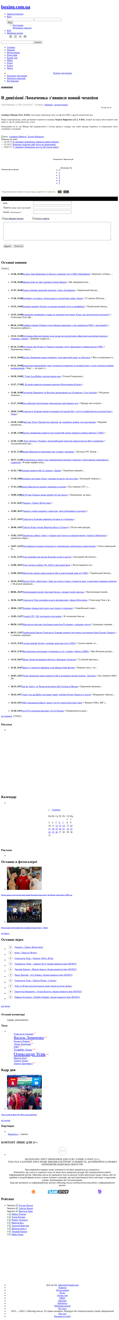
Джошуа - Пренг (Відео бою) (36, 503)
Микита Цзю (20, 1058)
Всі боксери (13, 81)
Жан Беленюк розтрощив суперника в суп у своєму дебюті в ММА (55, 651)
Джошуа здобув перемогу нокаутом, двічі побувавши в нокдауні (54, 511)
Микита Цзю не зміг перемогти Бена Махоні (44, 282)
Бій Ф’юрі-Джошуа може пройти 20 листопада (44, 495)
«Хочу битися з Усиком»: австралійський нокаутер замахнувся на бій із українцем (62, 441)
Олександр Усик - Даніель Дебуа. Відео (34, 958)
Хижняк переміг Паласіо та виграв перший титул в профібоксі (53, 306)
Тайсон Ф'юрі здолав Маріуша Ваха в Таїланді (45, 527)
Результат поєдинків (17, 75)
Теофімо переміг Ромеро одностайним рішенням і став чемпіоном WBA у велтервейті (65, 325)
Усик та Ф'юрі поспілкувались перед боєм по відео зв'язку (43, 986)
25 (53, 832)
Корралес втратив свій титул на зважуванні (34, 144)
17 (49, 829)
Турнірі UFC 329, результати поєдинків (41, 616)
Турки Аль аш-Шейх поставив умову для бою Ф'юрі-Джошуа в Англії (56, 694)
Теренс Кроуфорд (23, 1063)
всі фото (5, 933)
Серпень (56, 810)
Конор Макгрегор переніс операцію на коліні (43, 487)
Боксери (62, 1300)
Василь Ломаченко (29, 1038)
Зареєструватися (15, 14)
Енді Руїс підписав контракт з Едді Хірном (42, 711)
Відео (62, 1293)
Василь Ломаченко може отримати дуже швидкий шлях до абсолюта (56, 357)
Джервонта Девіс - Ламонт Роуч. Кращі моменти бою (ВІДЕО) (45, 964)
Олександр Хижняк (23, 1034)
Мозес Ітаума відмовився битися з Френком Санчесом (49, 659)
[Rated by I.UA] (52, 1280)
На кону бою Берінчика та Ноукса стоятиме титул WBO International (56, 274)
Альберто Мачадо (17, 136)
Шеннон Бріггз (19, 1228)
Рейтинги (62, 1303)
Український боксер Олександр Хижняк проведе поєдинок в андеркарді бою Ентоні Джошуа (68, 632)
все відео (5, 1006)
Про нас (62, 1313)
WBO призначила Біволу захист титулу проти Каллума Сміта (51, 702)
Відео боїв (12, 55)
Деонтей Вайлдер (20, 1225)
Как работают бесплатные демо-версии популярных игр (50, 403)
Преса (10, 68)
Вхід (9, 16)
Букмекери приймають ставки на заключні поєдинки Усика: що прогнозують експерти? (66, 314)
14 (63, 825)
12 (56, 825)
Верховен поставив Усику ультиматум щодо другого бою (49, 478)
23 (71, 829)
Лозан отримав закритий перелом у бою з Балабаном (48, 290)
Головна (11, 47)
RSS (9, 30)
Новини (11, 50)
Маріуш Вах (18, 1223)
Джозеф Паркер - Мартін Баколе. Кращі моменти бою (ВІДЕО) (46, 969)
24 (49, 832)
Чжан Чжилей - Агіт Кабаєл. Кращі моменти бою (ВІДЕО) (43, 975)
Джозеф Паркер (19, 1231)
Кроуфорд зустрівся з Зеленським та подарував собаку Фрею (52, 298)
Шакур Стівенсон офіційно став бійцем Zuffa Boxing (48, 667)
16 (71, 825)
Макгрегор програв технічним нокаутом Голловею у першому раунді (56, 624)
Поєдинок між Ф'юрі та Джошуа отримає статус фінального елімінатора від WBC (62, 347)
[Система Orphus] (44, 193)
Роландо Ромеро (22, 1041)
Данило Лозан (21, 1061)
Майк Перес (18, 1234)
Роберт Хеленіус (20, 1220)
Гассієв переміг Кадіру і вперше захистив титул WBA (48, 643)
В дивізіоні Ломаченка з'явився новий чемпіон (36, 142)
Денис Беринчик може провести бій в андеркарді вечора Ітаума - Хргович (59, 675)
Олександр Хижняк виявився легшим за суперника (47, 519)
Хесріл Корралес (36, 136)
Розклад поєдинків (62, 73)
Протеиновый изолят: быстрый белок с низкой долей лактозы (53, 592)
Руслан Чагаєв (26, 1205)
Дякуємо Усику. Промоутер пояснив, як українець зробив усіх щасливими (59, 422)
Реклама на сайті (62, 1316)
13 (60, 825)
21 (63, 829)
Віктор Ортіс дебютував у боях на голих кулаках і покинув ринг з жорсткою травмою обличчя (69, 581)
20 (60, 829)
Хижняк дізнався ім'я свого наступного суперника (47, 608)
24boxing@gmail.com (68, 1285)
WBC (16, 1047)
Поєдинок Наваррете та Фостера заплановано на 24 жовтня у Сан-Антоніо (59, 392)
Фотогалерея (13, 52)
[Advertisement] (59, 763)
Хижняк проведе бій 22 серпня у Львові (41, 470)
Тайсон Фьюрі (26, 1208)
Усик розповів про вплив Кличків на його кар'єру (47, 557)
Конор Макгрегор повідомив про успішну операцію (48, 451)
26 (56, 832)
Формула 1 (13, 1134)
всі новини (6, 716)
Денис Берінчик (22, 1044)
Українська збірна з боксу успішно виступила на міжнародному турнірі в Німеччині (64, 535)
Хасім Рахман (18, 1217)
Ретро (10, 63)
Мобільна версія (15, 33)
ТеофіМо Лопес (23, 1049)
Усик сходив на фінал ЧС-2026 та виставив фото (46, 565)
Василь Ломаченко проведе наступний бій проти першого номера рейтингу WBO (63, 433)
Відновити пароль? (22, 28)
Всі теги (62, 1308)
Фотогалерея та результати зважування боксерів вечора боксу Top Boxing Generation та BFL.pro (36, 895)
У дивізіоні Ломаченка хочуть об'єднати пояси (36, 147)
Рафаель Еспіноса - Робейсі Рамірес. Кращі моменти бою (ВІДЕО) (47, 997)
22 (68, 829)
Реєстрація (18, 25)
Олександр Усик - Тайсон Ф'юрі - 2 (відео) (35, 980)
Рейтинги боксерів (16, 78)
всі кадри (5, 1120)
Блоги (10, 65)
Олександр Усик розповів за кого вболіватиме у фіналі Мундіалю (55, 600)
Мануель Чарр (26, 1211)
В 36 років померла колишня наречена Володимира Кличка (52, 384)
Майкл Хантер (19, 1214)
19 (56, 829)
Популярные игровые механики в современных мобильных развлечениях (59, 546)
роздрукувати (61, 104)
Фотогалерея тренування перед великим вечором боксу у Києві (24, 928)
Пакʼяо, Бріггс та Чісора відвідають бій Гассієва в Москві (49, 686)
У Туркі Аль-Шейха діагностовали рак (41, 376)
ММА (10, 60)
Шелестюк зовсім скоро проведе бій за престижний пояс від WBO (55, 573)
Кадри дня (12, 58)
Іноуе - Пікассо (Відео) (26, 952)
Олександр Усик (30, 1054)
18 (53, 829)
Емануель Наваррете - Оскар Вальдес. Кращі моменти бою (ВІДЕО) (48, 991)
